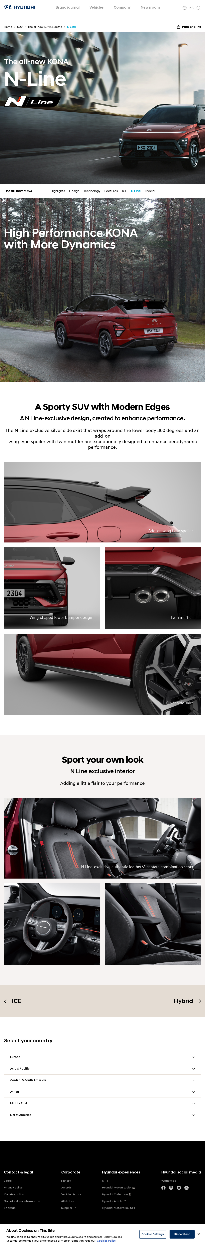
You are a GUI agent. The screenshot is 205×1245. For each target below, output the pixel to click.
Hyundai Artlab (112, 1201)
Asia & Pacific (19, 1068)
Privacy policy (13, 1187)
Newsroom (150, 7)
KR (191, 8)
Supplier (66, 1208)
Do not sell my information (22, 1201)
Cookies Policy (106, 1240)
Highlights (57, 191)
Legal (8, 1180)
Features (111, 191)
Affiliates (67, 1201)
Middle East (18, 1103)
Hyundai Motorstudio (116, 1187)
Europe (15, 1057)
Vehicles (96, 7)
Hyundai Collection (115, 1194)
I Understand (182, 1234)
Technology (91, 191)
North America (20, 1115)
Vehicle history (71, 1194)
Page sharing (191, 27)
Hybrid (150, 191)
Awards (66, 1187)
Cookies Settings (153, 1234)
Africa (14, 1092)
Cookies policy (14, 1194)
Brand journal (67, 7)
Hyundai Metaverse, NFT (118, 1208)
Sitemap (10, 1208)
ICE (124, 191)
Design (74, 191)
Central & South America (28, 1080)
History (66, 1180)
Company (122, 7)
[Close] (198, 1234)
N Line (136, 191)
